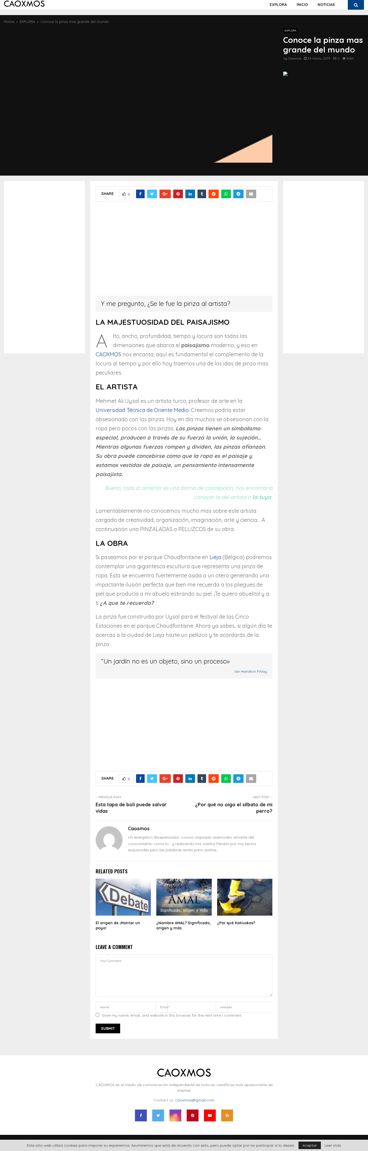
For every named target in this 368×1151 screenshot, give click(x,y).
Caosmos (294, 58)
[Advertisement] (184, 252)
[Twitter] (158, 1115)
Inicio (302, 4)
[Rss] (227, 1115)
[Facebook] (141, 1115)
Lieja (215, 557)
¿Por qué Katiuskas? (236, 922)
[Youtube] (210, 1115)
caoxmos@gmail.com (194, 1100)
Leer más (333, 1145)
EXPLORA (278, 4)
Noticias (326, 4)
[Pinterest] (193, 1115)
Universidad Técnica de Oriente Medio (142, 410)
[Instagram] (175, 1115)
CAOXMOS (108, 354)
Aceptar (310, 1145)
